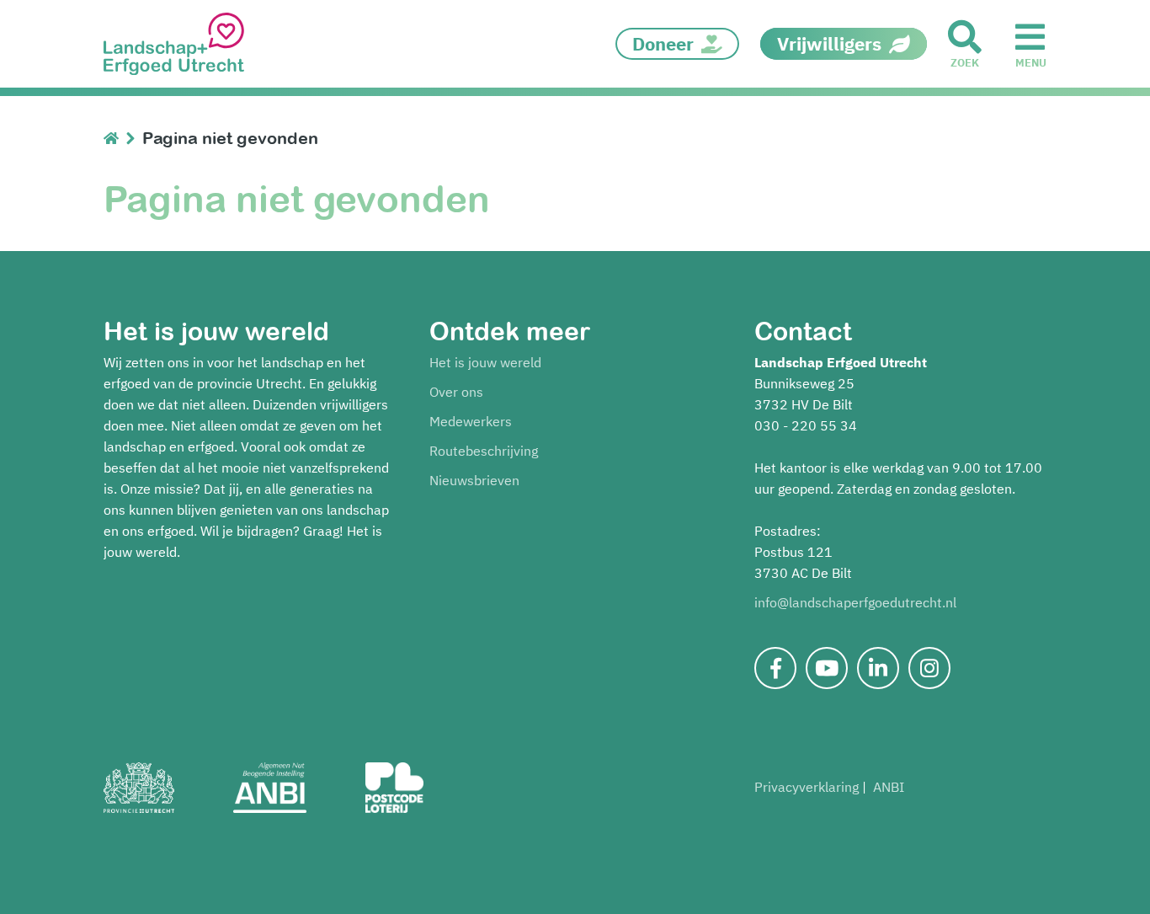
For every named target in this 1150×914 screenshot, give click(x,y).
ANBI (888, 786)
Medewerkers (470, 421)
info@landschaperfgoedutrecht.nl (855, 602)
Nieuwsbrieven (474, 480)
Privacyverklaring (806, 786)
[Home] (115, 137)
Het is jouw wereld (485, 362)
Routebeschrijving (483, 450)
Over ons (456, 391)
